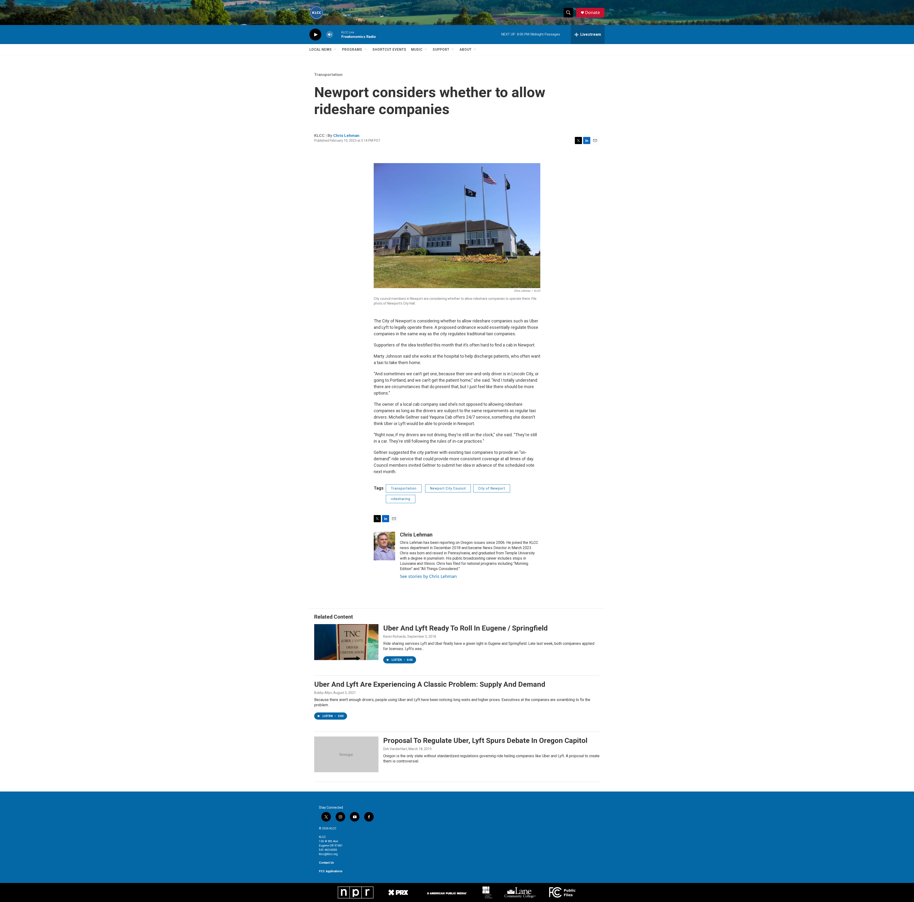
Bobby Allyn (323, 693)
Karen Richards (394, 636)
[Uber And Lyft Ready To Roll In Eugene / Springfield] (346, 642)
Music (416, 49)
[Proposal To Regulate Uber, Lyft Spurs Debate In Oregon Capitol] (346, 754)
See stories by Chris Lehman (428, 576)
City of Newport (491, 488)
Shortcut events (389, 49)
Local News (320, 49)
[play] (315, 34)
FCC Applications (331, 871)
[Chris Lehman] (384, 546)
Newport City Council (448, 488)
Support (441, 49)
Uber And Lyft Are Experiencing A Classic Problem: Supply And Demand (429, 684)
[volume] (330, 34)
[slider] (337, 34)
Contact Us (326, 862)
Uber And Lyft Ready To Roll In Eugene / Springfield (465, 628)
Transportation (328, 74)
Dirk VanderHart (395, 749)
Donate (592, 12)
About (466, 49)
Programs (352, 49)
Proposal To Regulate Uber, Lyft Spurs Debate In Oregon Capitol (485, 740)
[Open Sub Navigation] (335, 49)
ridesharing (400, 499)
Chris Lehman (346, 135)
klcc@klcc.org (328, 854)
